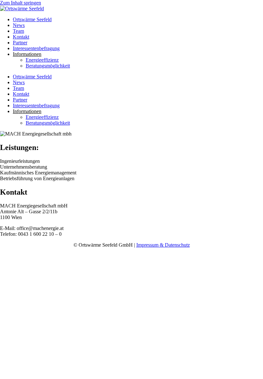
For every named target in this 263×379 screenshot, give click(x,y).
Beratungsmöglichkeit (48, 65)
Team (18, 31)
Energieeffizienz (42, 60)
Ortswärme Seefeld (32, 19)
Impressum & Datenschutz (163, 245)
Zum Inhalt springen (20, 2)
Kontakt (21, 37)
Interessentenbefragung (36, 48)
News (19, 25)
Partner (20, 42)
